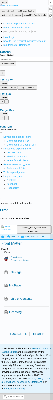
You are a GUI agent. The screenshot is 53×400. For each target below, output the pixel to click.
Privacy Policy (35, 378)
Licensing (15, 312)
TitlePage (15, 272)
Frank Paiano (16, 257)
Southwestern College (20, 260)
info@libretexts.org (14, 388)
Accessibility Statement (29, 382)
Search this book (7, 55)
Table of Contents (20, 298)
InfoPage (15, 285)
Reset (4, 83)
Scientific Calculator (17, 160)
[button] (12, 184)
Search (5, 397)
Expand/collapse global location (50, 236)
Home (14, 237)
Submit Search (8, 63)
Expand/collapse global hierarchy (4, 237)
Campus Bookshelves (35, 237)
